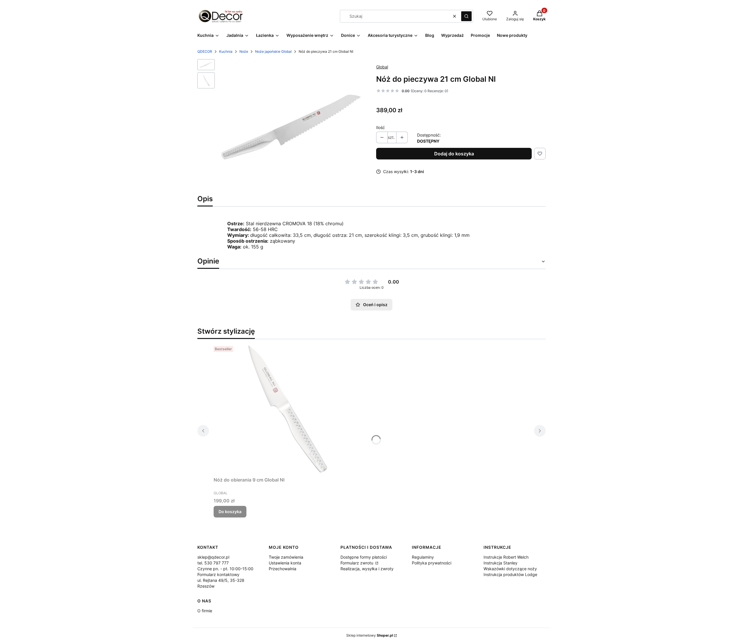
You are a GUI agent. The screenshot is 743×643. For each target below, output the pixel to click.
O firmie (204, 610)
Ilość (380, 127)
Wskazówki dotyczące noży (510, 568)
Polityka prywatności (431, 562)
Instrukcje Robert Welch (506, 557)
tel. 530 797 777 (213, 562)
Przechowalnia (282, 568)
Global (382, 66)
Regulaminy (423, 557)
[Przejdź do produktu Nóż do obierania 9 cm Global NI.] (286, 409)
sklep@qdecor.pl (213, 557)
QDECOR (204, 51)
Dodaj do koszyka (454, 154)
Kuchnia (225, 51)
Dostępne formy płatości (363, 557)
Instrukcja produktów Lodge (510, 574)
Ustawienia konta (285, 562)
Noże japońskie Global (273, 51)
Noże (243, 51)
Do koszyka (230, 511)
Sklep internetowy (369, 635)
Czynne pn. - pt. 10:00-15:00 (225, 568)
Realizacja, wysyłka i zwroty (367, 568)
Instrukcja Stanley (500, 562)
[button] (466, 16)
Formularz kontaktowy (218, 574)
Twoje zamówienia (286, 557)
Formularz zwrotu (357, 562)
